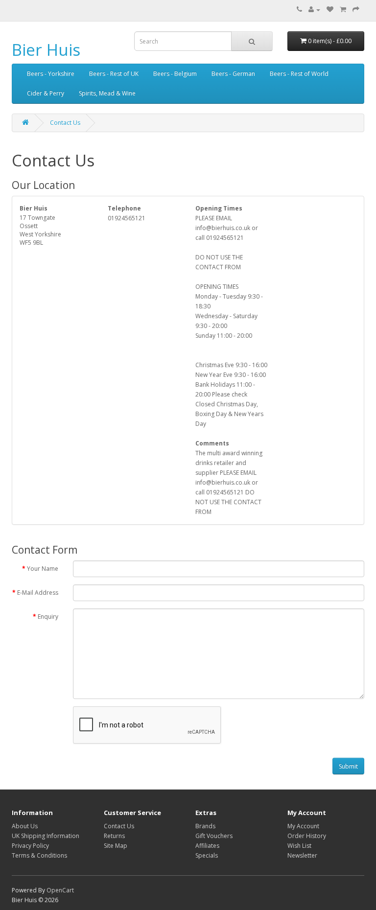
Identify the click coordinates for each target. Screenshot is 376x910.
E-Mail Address (37, 592)
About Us (25, 826)
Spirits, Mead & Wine (107, 93)
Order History (306, 836)
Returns (114, 836)
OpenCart (60, 890)
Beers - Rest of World (299, 74)
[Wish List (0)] (330, 9)
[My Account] (314, 9)
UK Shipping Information (45, 836)
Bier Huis (46, 50)
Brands (205, 826)
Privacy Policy (30, 845)
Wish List (299, 845)
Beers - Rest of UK (114, 74)
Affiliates (207, 845)
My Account (303, 826)
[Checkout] (355, 9)
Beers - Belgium (175, 74)
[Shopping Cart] (343, 9)
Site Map (115, 845)
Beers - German (233, 74)
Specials (206, 855)
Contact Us (65, 122)
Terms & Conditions (39, 855)
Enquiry (48, 616)
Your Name (42, 568)
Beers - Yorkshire (50, 74)
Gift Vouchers (214, 836)
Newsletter (302, 855)
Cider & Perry (45, 93)
